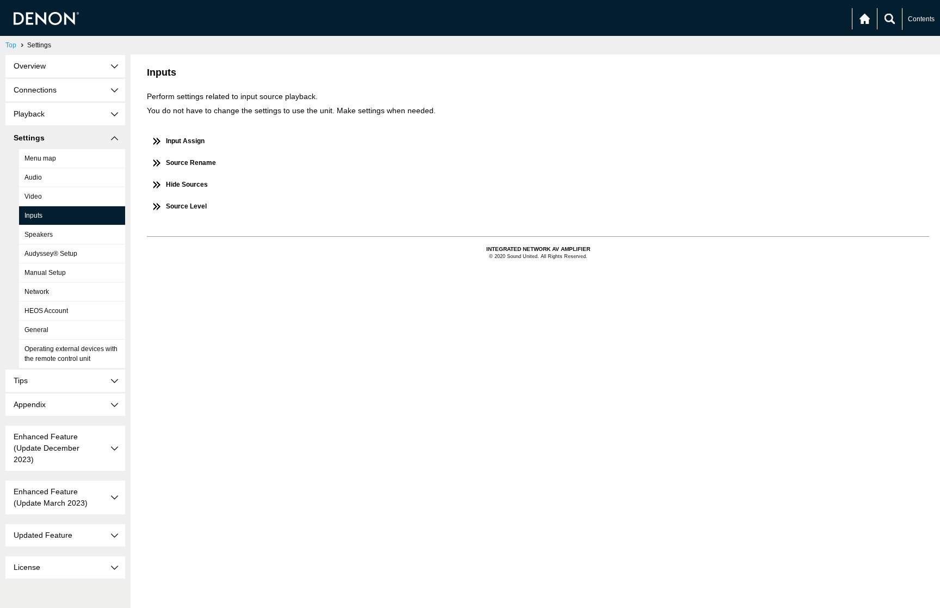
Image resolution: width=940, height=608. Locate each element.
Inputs (33, 215)
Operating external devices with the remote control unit (71, 354)
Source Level (186, 206)
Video (33, 196)
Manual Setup (45, 273)
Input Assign (185, 141)
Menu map (40, 158)
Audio (33, 177)
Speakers (38, 234)
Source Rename (191, 163)
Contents (921, 19)
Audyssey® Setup (50, 253)
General (36, 330)
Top (10, 45)
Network (36, 292)
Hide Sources (187, 184)
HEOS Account (46, 311)
